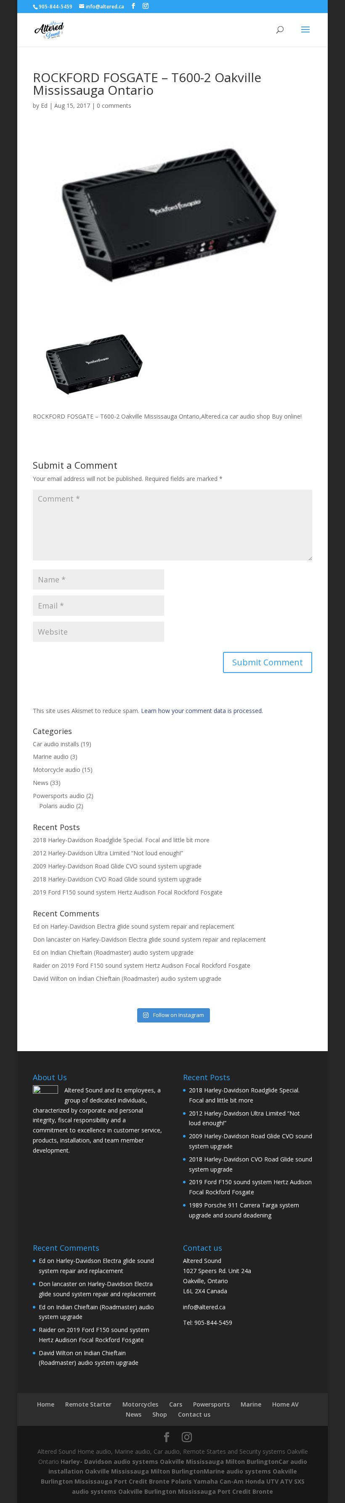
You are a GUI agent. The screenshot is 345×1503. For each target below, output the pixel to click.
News (40, 783)
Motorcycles (140, 1404)
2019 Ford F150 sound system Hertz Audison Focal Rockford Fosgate (128, 892)
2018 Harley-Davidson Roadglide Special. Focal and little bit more (121, 840)
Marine (251, 1404)
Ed (44, 105)
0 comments (114, 105)
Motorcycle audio (56, 770)
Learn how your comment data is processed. (202, 711)
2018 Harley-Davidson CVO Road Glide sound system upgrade (117, 879)
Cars (175, 1404)
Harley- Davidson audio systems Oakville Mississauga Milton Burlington (170, 1462)
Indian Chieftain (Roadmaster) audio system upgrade (122, 952)
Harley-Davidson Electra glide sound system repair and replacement (142, 926)
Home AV (285, 1404)
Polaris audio (56, 806)
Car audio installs (56, 744)
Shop (159, 1414)
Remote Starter (88, 1404)
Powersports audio (59, 796)
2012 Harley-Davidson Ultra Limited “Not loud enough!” (108, 853)
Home (45, 1404)
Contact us (194, 1414)
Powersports (211, 1404)
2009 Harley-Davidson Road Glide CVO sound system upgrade (117, 866)
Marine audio (51, 757)
